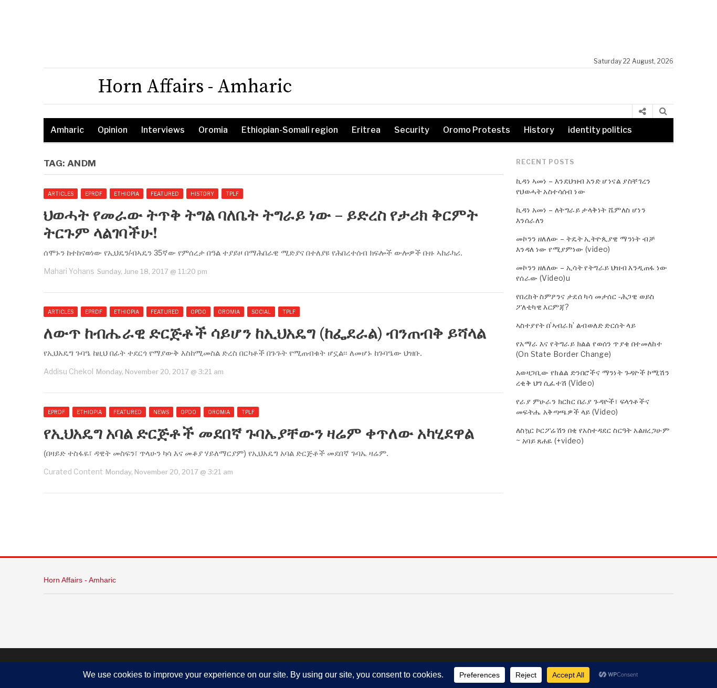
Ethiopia (126, 193)
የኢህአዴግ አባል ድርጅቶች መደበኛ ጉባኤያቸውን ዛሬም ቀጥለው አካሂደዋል (259, 434)
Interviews (163, 130)
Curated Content (73, 471)
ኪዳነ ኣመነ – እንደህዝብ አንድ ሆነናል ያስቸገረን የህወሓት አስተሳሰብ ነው (583, 186)
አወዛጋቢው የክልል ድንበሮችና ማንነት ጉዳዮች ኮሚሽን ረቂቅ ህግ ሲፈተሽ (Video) (592, 377)
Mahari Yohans (69, 271)
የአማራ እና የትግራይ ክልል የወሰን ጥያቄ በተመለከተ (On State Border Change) (589, 348)
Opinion (113, 130)
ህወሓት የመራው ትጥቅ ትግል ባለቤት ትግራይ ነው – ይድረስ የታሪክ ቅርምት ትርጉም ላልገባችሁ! (261, 224)
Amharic (67, 130)
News (161, 412)
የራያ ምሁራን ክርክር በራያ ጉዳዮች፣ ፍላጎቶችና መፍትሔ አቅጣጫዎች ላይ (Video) (582, 406)
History (539, 130)
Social (261, 312)
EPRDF (93, 193)
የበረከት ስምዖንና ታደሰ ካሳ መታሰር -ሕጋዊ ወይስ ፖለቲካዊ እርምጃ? (585, 301)
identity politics (600, 130)
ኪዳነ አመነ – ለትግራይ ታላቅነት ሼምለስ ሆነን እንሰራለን (581, 215)
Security (411, 130)
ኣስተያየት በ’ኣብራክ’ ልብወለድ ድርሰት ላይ (576, 325)
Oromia (213, 130)
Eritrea (366, 130)
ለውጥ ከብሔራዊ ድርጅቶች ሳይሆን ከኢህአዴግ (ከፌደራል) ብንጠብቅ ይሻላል (265, 334)
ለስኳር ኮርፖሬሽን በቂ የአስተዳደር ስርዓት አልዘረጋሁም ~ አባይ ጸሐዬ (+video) (592, 435)
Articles (60, 193)
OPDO (198, 312)
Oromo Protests (476, 130)
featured (165, 193)
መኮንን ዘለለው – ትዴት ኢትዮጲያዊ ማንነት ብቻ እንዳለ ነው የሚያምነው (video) (585, 243)
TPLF (232, 193)
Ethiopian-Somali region (289, 130)
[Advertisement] (364, 28)
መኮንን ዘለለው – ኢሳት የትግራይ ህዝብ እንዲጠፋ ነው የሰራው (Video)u (592, 272)
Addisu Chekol (68, 371)
